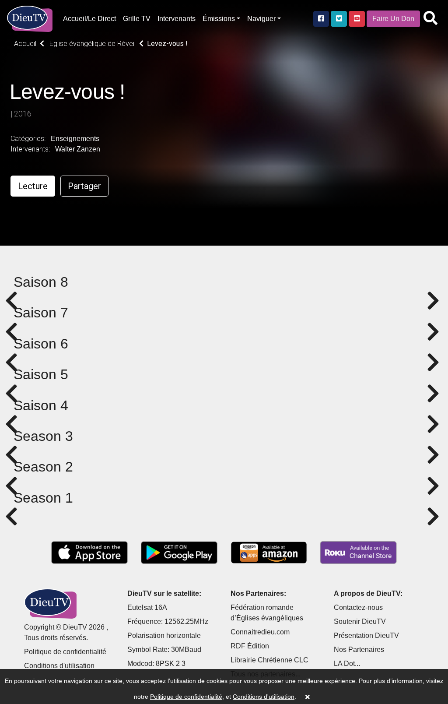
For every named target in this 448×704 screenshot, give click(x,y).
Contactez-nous (358, 607)
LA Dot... (347, 663)
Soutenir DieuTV (360, 621)
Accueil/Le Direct (89, 18)
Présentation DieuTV (366, 635)
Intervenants (177, 18)
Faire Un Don (393, 18)
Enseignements (75, 138)
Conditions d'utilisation (59, 665)
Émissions (219, 18)
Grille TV (136, 18)
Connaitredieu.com (260, 632)
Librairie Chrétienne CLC (269, 660)
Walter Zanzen (77, 149)
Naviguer (261, 18)
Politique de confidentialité (65, 651)
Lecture (33, 186)
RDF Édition (250, 646)
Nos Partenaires (359, 649)
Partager (84, 186)
